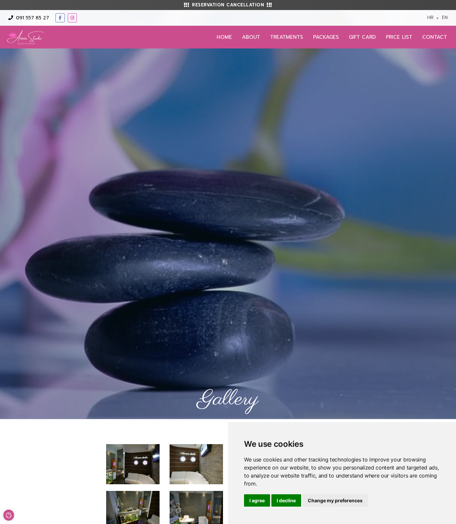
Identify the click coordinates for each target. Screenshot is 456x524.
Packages (326, 37)
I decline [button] (286, 500)
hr (430, 17)
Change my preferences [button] (335, 500)
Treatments (286, 37)
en (445, 17)
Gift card (362, 37)
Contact (434, 37)
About (251, 37)
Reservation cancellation (228, 5)
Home (224, 37)
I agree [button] (257, 500)
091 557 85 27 (31, 17)
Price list (399, 37)
